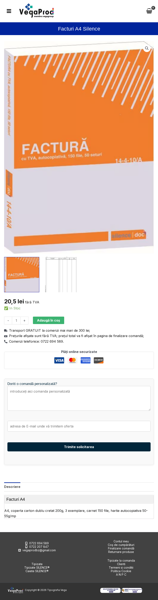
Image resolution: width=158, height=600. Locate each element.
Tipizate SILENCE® (37, 567)
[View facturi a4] (21, 274)
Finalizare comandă (121, 548)
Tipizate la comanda (121, 560)
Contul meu (121, 541)
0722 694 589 (39, 543)
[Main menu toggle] (9, 11)
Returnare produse (121, 552)
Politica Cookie (121, 571)
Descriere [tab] (12, 487)
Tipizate (37, 564)
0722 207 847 (39, 546)
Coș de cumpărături (121, 545)
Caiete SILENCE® (37, 571)
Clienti (121, 564)
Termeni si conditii (121, 567)
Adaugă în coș (48, 320)
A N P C (121, 574)
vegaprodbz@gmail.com (39, 550)
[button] (147, 48)
